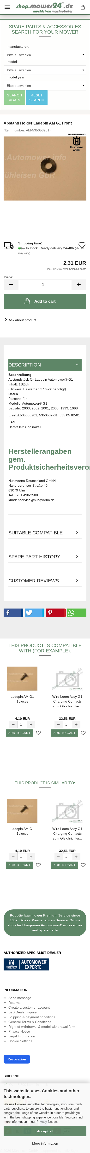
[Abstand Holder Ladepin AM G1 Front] (45, 168)
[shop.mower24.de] (45, 7)
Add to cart (45, 301)
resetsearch (36, 97)
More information (45, 1143)
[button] (12, 613)
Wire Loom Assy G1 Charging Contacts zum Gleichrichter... (67, 701)
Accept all (45, 1131)
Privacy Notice (46, 1121)
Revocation (16, 1059)
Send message (19, 998)
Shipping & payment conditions (31, 1017)
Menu (7, 7)
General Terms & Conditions (29, 1022)
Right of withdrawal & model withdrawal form (42, 1027)
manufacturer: (18, 46)
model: (12, 62)
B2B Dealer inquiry (22, 1012)
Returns (14, 1003)
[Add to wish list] (38, 733)
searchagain (14, 97)
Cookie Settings (20, 1041)
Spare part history (34, 556)
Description (24, 364)
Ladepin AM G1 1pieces (22, 699)
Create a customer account (29, 1007)
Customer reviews (33, 580)
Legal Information (21, 1036)
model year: (16, 77)
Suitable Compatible (35, 532)
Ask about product (22, 320)
